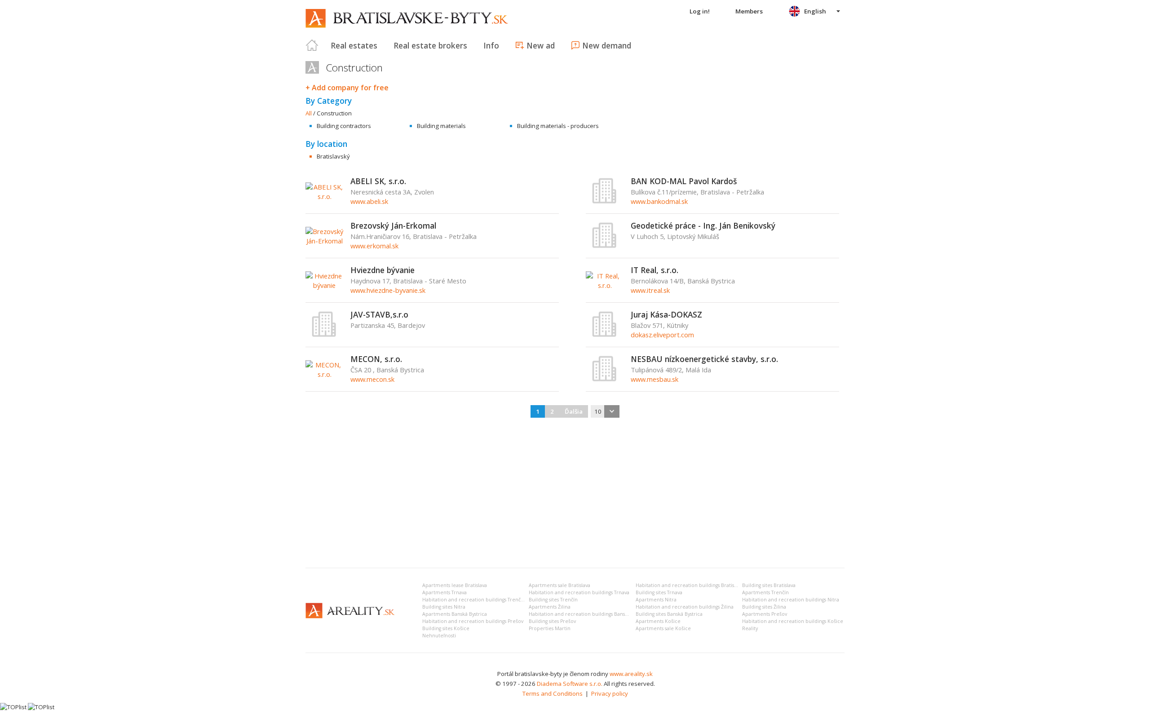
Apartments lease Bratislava (454, 585)
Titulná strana (312, 45)
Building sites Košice (445, 628)
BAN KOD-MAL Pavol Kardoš (684, 181)
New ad (540, 45)
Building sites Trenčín (553, 599)
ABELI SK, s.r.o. (378, 181)
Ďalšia (574, 411)
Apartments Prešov (764, 614)
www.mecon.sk (372, 379)
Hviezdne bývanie (382, 270)
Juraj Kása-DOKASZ (666, 314)
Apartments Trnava (444, 592)
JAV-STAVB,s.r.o (379, 314)
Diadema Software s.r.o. (569, 684)
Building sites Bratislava (769, 585)
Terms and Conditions (552, 693)
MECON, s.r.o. (376, 359)
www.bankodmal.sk (659, 201)
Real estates (354, 45)
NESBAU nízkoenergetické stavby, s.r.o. (704, 359)
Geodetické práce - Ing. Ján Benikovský (703, 225)
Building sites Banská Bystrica (669, 614)
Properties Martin (550, 628)
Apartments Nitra (656, 599)
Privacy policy (609, 693)
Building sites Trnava (659, 592)
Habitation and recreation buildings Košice (792, 621)
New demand (606, 45)
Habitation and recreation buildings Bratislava (689, 585)
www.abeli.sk (369, 201)
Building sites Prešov (552, 621)
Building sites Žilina (764, 607)
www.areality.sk (631, 674)
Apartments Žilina (550, 607)
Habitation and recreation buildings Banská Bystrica (589, 614)
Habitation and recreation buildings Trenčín (473, 599)
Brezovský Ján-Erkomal (393, 225)
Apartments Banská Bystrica (454, 614)
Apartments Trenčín (765, 592)
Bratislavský (333, 156)
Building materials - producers (558, 126)
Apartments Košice (658, 621)
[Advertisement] (575, 493)
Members (749, 11)
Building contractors (344, 126)
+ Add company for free (347, 88)
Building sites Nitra (443, 607)
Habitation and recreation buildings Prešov (472, 621)
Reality (750, 628)
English (815, 11)
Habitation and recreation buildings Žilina (685, 607)
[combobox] (605, 411)
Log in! (700, 11)
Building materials (441, 126)
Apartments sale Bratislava (559, 585)
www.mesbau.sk (654, 379)
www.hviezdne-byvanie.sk (387, 290)
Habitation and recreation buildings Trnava (579, 592)
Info (491, 45)
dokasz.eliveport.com (662, 334)
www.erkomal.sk (374, 245)
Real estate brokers (430, 45)
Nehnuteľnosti (439, 635)
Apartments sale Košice (663, 628)
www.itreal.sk (650, 290)
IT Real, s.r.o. (654, 270)
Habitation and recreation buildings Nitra (790, 599)
